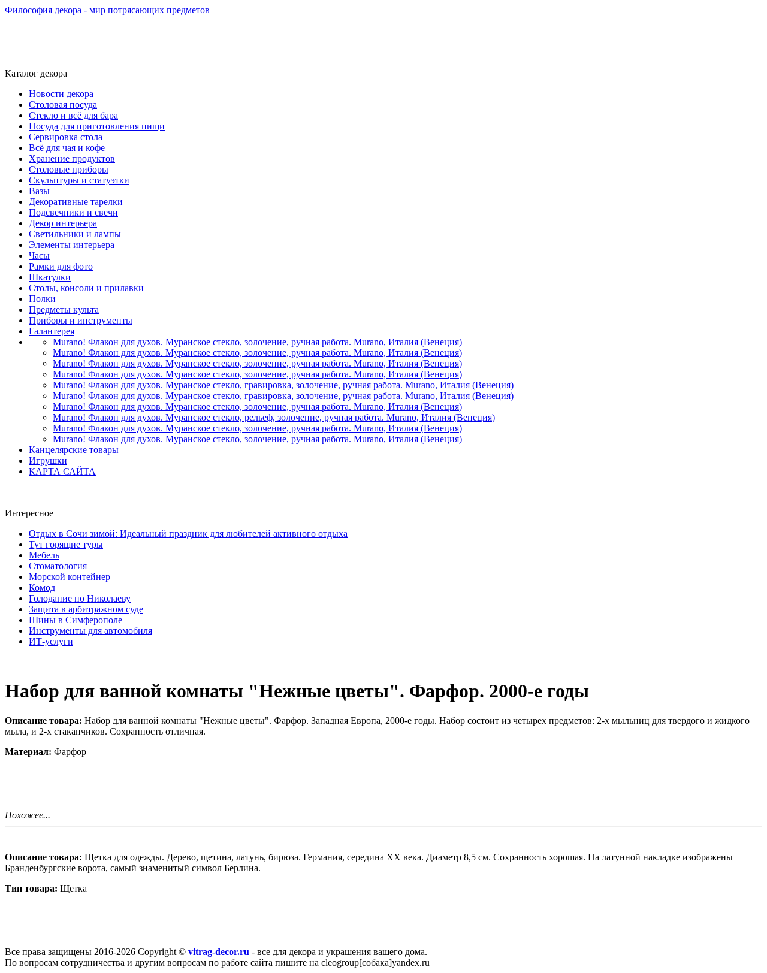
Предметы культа (64, 309)
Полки (42, 299)
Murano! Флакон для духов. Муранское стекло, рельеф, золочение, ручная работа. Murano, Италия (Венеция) (274, 417)
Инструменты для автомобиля (90, 631)
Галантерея (51, 331)
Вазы (39, 191)
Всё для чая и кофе (67, 148)
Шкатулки (50, 277)
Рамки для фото (61, 266)
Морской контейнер (69, 577)
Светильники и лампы (75, 234)
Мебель (44, 555)
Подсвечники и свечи (73, 212)
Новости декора (61, 94)
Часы (39, 255)
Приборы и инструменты (80, 320)
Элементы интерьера (71, 245)
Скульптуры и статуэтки (79, 180)
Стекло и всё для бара (73, 115)
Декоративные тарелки (76, 202)
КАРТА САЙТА (62, 471)
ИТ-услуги (51, 641)
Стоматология (58, 566)
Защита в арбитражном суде (86, 609)
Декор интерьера (63, 223)
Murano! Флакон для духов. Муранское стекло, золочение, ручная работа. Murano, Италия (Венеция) (257, 342)
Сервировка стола (65, 137)
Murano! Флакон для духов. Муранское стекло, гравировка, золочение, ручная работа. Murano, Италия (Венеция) (283, 385)
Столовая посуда (63, 104)
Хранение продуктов (72, 158)
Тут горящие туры (66, 544)
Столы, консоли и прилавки (86, 288)
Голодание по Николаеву (80, 598)
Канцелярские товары (74, 450)
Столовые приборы (68, 169)
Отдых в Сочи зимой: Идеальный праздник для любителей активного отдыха (188, 533)
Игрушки (48, 460)
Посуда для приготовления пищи (97, 126)
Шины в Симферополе (75, 620)
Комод (42, 587)
